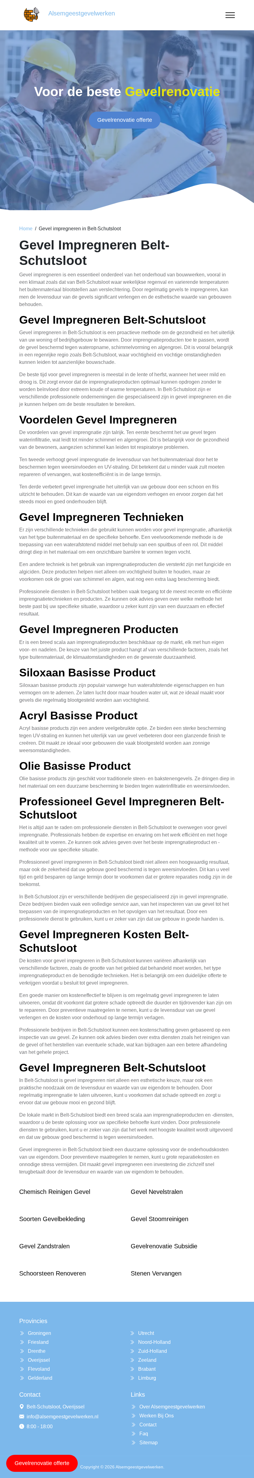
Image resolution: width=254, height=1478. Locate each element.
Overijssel (38, 1360)
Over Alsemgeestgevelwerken (171, 1406)
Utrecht (145, 1333)
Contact (147, 1424)
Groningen (39, 1333)
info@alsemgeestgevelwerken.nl (63, 1416)
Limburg (146, 1378)
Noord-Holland (154, 1342)
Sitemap (148, 1442)
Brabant (146, 1369)
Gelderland (39, 1378)
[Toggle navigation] (230, 15)
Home (26, 228)
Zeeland (146, 1360)
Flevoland (38, 1369)
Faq (143, 1433)
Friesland (38, 1342)
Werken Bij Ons (156, 1415)
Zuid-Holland (152, 1351)
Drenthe (36, 1351)
